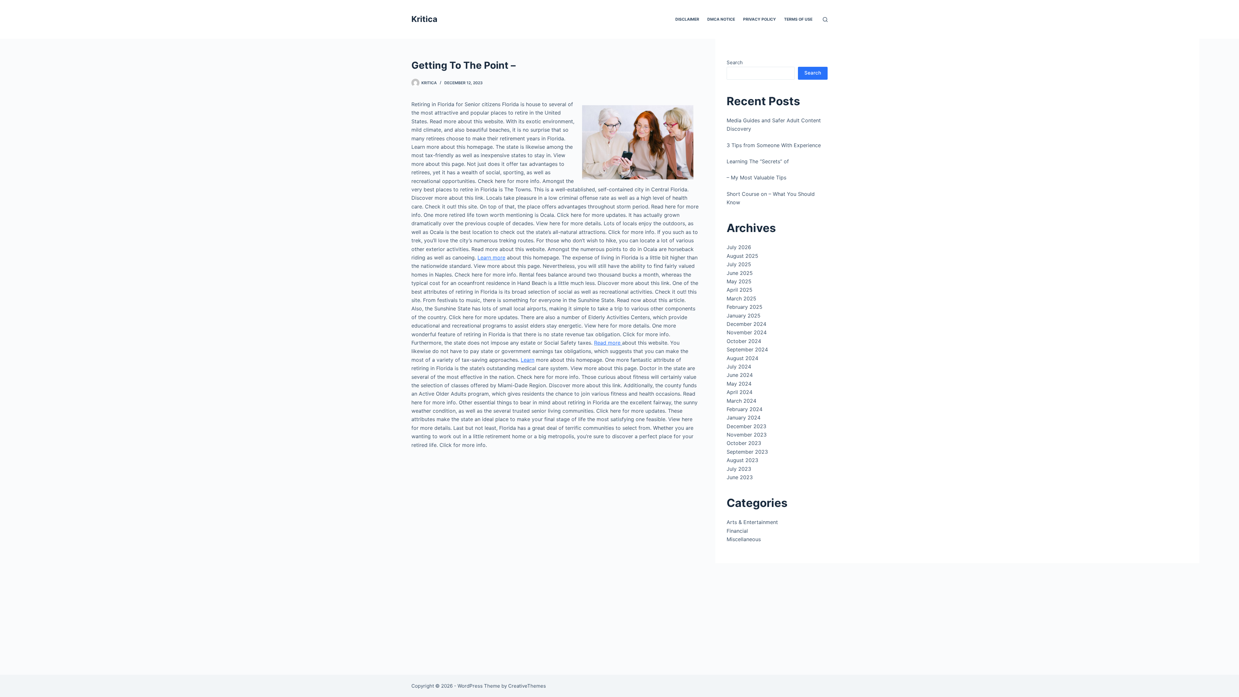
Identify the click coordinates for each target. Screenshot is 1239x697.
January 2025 (744, 315)
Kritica (424, 19)
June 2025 (740, 273)
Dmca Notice (721, 19)
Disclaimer (687, 19)
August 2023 (742, 460)
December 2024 (746, 324)
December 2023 (746, 426)
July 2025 (739, 264)
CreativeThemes (527, 686)
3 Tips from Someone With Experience (774, 145)
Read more (608, 342)
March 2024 (741, 401)
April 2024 (739, 392)
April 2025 (739, 290)
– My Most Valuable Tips (756, 177)
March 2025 (741, 298)
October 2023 (744, 443)
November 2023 (747, 434)
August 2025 (742, 256)
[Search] (825, 19)
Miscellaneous (744, 539)
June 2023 (740, 477)
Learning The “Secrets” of (758, 161)
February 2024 (744, 409)
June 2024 (740, 375)
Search (735, 62)
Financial (737, 531)
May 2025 (739, 281)
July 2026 (739, 247)
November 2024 (747, 332)
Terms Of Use (798, 19)
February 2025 (744, 307)
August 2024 (742, 358)
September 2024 (747, 349)
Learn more (491, 257)
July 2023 (739, 469)
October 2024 (744, 341)
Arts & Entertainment (752, 522)
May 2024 (739, 383)
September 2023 (747, 452)
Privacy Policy (759, 19)
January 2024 (744, 417)
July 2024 (739, 366)
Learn (527, 360)
